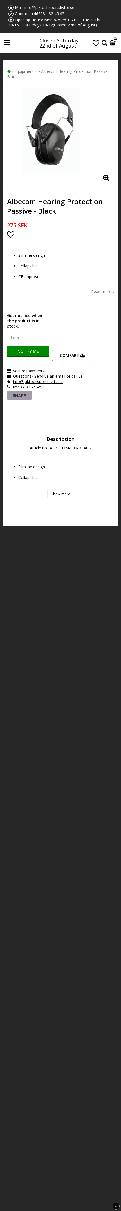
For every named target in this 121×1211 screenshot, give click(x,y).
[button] (96, 42)
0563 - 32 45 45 (27, 387)
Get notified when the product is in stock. (24, 321)
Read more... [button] (102, 291)
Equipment (24, 71)
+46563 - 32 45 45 (47, 13)
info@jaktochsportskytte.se (49, 7)
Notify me (28, 351)
